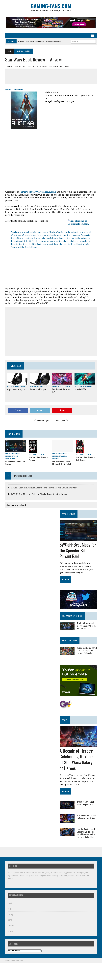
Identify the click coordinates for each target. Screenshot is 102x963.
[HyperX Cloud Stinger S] (17, 383)
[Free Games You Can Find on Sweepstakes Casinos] (67, 821)
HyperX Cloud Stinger (38, 389)
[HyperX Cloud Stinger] (40, 383)
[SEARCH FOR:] (83, 41)
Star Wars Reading (36, 454)
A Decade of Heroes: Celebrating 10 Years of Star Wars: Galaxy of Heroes (76, 759)
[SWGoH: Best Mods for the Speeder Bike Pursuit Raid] (78, 539)
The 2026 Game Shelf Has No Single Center (85, 803)
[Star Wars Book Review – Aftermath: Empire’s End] (62, 450)
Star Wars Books (40, 66)
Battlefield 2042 (81, 389)
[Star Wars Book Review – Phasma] (33, 450)
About (10, 903)
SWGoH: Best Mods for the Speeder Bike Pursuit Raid (78, 550)
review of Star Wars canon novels (38, 191)
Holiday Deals (19, 386)
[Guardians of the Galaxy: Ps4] (62, 383)
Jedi (29, 66)
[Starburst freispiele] (66, 707)
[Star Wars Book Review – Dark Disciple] (80, 450)
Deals (9, 386)
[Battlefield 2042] (85, 383)
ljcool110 (18, 89)
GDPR (10, 920)
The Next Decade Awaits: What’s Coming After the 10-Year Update (86, 626)
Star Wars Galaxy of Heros (72, 616)
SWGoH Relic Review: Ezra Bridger (15, 463)
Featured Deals (15, 366)
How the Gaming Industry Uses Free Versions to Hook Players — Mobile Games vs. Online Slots (86, 833)
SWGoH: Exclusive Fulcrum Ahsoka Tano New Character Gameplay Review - (44, 487)
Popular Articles (68, 514)
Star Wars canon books (59, 66)
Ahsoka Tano (20, 66)
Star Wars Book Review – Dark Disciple (85, 459)
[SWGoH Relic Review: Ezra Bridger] (15, 450)
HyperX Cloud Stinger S (16, 389)
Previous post (43, 420)
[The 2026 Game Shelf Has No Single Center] (67, 807)
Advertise (11, 925)
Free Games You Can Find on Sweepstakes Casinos (86, 817)
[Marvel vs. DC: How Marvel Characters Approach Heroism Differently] (67, 653)
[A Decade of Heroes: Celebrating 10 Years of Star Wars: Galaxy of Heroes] (78, 745)
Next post (60, 420)
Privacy (10, 914)
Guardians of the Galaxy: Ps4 (61, 390)
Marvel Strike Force (69, 640)
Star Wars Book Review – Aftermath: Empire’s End (61, 463)
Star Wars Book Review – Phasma (38, 459)
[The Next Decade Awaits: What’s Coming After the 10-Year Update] (67, 628)
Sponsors (11, 931)
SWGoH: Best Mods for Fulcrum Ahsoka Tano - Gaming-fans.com (40, 494)
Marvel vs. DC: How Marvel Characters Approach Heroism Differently (87, 650)
